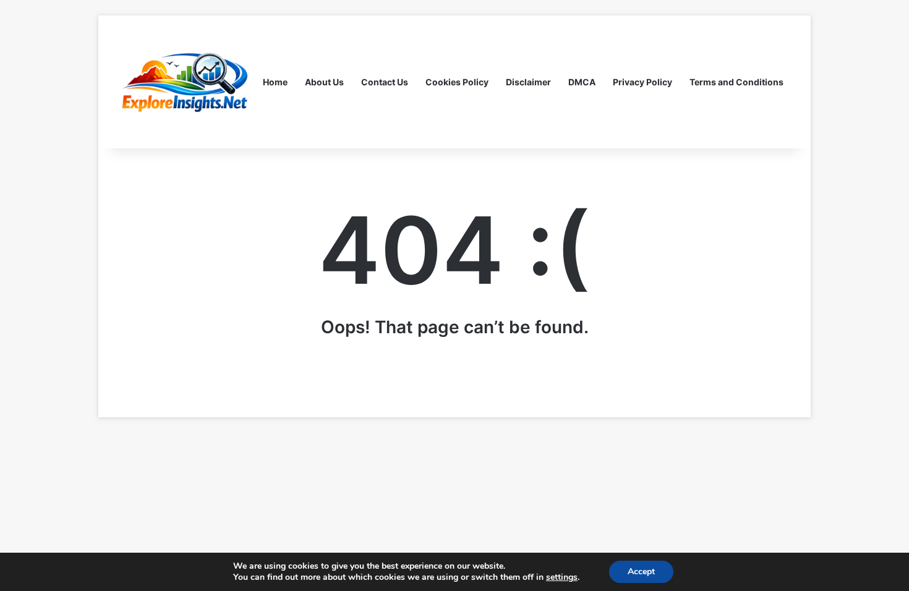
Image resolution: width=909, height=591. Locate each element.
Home (275, 82)
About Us (324, 82)
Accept (641, 571)
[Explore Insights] (185, 82)
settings (562, 577)
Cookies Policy (457, 82)
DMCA (581, 82)
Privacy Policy (642, 82)
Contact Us (384, 82)
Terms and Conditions (736, 82)
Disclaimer (528, 82)
